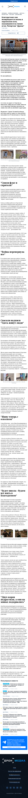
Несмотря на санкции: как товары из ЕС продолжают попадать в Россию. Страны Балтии (13, 685)
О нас (14, 767)
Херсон (22, 13)
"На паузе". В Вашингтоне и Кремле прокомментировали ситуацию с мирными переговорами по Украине (14, 716)
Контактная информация (14, 771)
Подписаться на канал (14, 747)
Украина (4, 13)
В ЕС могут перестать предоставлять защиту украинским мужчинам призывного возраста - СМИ (15, 708)
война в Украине (13, 13)
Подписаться (14, 1)
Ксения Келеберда (6, 30)
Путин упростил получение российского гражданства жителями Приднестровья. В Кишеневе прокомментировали (14, 723)
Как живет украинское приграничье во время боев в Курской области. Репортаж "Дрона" (15, 692)
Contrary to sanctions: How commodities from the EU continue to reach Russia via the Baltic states (14, 730)
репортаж (5, 14)
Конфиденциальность (14, 774)
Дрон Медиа (5, 688)
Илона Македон (6, 696)
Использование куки (14, 782)
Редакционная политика (14, 778)
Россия (11, 14)
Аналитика (18, 14)
